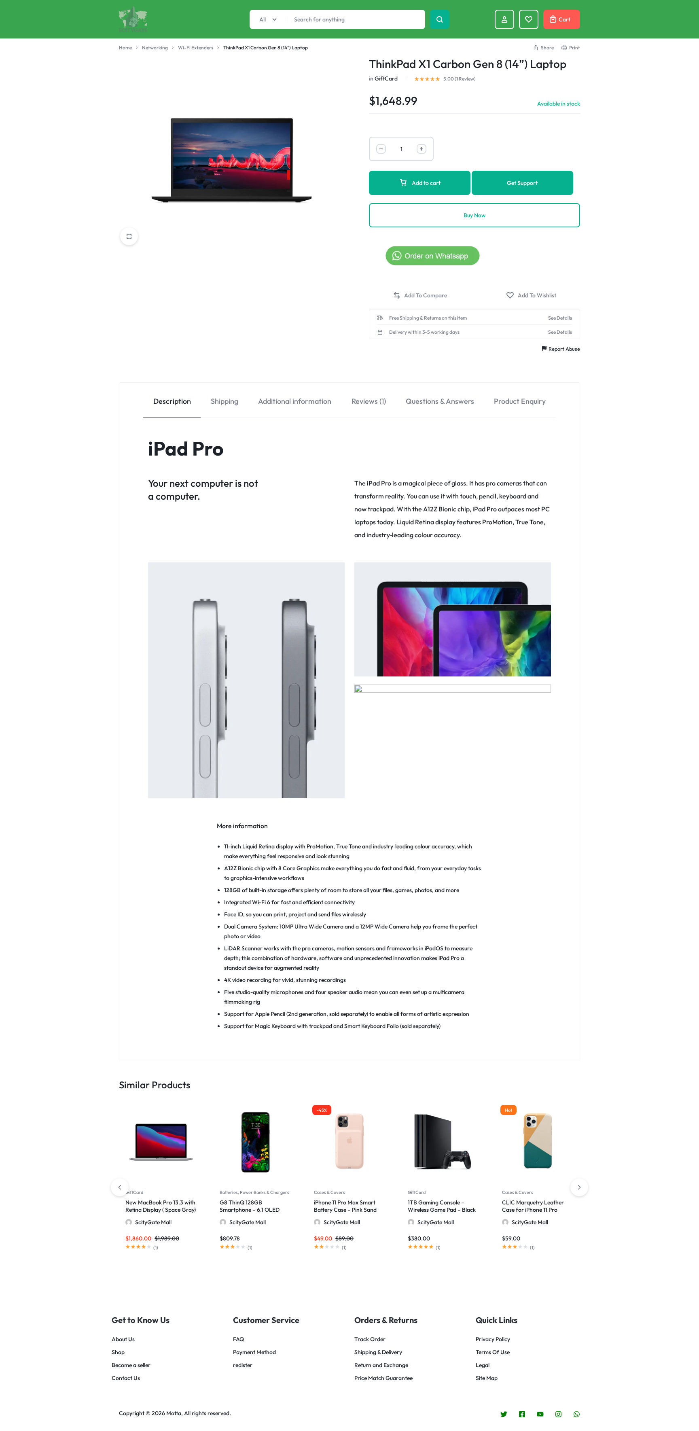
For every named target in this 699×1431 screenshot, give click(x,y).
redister (242, 1365)
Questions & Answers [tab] (440, 401)
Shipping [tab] (224, 401)
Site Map (487, 1378)
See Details (560, 318)
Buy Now (475, 215)
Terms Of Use (493, 1352)
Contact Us (126, 1378)
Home (125, 48)
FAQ (238, 1339)
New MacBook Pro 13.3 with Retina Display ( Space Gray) (160, 1206)
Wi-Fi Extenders (195, 48)
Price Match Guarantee (383, 1378)
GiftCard (386, 78)
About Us (123, 1339)
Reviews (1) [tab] (369, 401)
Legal (482, 1365)
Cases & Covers (329, 1192)
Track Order (370, 1339)
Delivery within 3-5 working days (424, 332)
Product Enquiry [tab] (520, 401)
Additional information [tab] (294, 401)
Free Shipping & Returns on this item (428, 318)
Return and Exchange (381, 1365)
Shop (118, 1352)
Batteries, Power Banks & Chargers (254, 1192)
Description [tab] (172, 401)
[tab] (172, 400)
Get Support (522, 183)
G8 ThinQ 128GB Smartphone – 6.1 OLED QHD (250, 1210)
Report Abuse (564, 349)
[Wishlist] (528, 19)
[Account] (504, 19)
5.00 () (459, 78)
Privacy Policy (493, 1339)
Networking (155, 48)
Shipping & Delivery (378, 1352)
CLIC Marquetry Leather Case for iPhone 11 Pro (533, 1206)
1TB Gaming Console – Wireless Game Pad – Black (442, 1206)
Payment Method (254, 1352)
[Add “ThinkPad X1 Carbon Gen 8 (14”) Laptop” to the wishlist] (531, 295)
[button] (420, 295)
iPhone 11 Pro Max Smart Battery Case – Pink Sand (345, 1206)
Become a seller (131, 1365)
